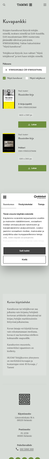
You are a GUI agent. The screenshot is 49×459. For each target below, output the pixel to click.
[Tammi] (24, 4)
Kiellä (24, 259)
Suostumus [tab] (8, 204)
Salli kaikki (24, 251)
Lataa (33, 125)
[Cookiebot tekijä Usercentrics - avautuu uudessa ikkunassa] (34, 197)
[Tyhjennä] (6, 70)
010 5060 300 (27, 449)
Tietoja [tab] (41, 204)
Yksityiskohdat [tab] (25, 204)
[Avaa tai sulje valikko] (45, 5)
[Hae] (4, 5)
